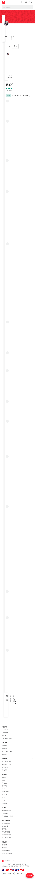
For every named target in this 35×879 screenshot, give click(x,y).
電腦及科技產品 (6, 810)
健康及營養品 (6, 823)
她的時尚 (4, 748)
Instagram (5, 732)
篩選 (14, 46)
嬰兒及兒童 (5, 767)
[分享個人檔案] (8, 39)
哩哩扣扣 (4, 777)
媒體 (14, 864)
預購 (3, 780)
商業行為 (27, 866)
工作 (3, 800)
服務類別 (4, 803)
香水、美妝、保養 (7, 751)
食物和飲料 (5, 826)
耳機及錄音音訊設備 (7, 816)
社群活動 (4, 786)
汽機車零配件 (6, 791)
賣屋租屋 (4, 794)
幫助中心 (4, 864)
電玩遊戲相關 (6, 832)
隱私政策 (22, 866)
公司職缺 (24, 864)
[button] (4, 34)
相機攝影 (4, 845)
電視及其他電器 (6, 764)
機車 (3, 797)
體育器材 (4, 829)
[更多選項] (11, 39)
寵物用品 (4, 770)
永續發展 (18, 864)
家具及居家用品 (6, 761)
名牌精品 (4, 754)
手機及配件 (5, 813)
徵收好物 (4, 783)
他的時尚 (4, 745)
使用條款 (16, 866)
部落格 (4, 735)
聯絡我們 (10, 864)
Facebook (5, 730)
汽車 (3, 788)
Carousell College (7, 738)
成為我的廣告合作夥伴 (7, 866)
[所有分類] (22, 2)
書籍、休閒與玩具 (7, 853)
